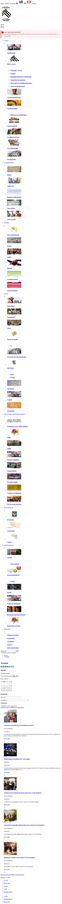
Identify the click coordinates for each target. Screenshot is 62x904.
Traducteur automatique (14, 603)
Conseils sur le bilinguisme (14, 493)
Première (3, 707)
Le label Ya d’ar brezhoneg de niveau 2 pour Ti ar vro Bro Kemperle (22, 792)
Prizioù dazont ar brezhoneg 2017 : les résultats (17, 759)
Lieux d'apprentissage (13, 235)
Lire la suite (7, 738)
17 (8, 707)
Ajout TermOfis (14, 564)
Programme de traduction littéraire (16, 357)
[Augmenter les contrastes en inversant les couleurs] (5, 667)
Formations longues (12, 279)
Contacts (9, 542)
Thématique (4, 700)
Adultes (9, 257)
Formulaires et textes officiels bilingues (17, 426)
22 (15, 707)
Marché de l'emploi (12, 339)
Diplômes (9, 268)
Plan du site (7, 883)
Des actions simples (12, 482)
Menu (2, 3)
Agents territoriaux (12, 290)
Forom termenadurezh (13, 575)
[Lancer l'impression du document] (9, 667)
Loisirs (9, 328)
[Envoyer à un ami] (11, 667)
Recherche (12, 3)
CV (11, 345)
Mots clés (3, 697)
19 (11, 707)
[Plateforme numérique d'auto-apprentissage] (14, 243)
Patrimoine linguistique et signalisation (20, 76)
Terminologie (10, 411)
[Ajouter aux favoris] (13, 667)
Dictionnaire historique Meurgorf (16, 614)
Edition (9, 448)
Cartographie (11, 531)
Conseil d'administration (14, 97)
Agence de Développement (17, 86)
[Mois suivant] (7, 678)
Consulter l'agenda (5, 673)
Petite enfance (11, 306)
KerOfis (9, 592)
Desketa (9, 246)
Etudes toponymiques (13, 648)
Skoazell (12, 377)
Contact (34, 3)
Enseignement (11, 317)
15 (6, 707)
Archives (12, 581)
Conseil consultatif (12, 126)
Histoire (9, 175)
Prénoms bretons (11, 471)
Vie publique (10, 641)
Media (9, 437)
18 (10, 707)
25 (19, 707)
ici (9, 36)
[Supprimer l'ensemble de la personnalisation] (7, 667)
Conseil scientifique (12, 108)
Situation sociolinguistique (14, 197)
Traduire (9, 399)
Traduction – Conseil (16, 70)
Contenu (7, 3)
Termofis (9, 557)
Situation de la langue (13, 635)
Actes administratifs (12, 148)
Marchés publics (11, 159)
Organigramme (11, 53)
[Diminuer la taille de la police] (2, 667)
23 (16, 707)
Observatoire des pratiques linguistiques (21, 83)
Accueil (6, 655)
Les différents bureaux (13, 137)
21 (14, 707)
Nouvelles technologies (13, 459)
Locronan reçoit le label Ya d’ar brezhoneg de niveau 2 (19, 725)
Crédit (5, 889)
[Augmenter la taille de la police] (4, 667)
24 (17, 707)
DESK (12, 374)
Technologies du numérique (17, 80)
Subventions (10, 368)
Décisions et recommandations (18, 115)
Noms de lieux (11, 208)
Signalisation (10, 388)
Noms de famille (11, 219)
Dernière (22, 707)
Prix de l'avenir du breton (14, 504)
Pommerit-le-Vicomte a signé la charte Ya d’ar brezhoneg (19, 857)
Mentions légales (8, 892)
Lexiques (9, 644)
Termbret (13, 73)
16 (7, 707)
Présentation (10, 519)
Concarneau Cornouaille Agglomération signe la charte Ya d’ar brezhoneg (24, 825)
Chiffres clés (10, 186)
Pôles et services (11, 64)
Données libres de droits (13, 626)
